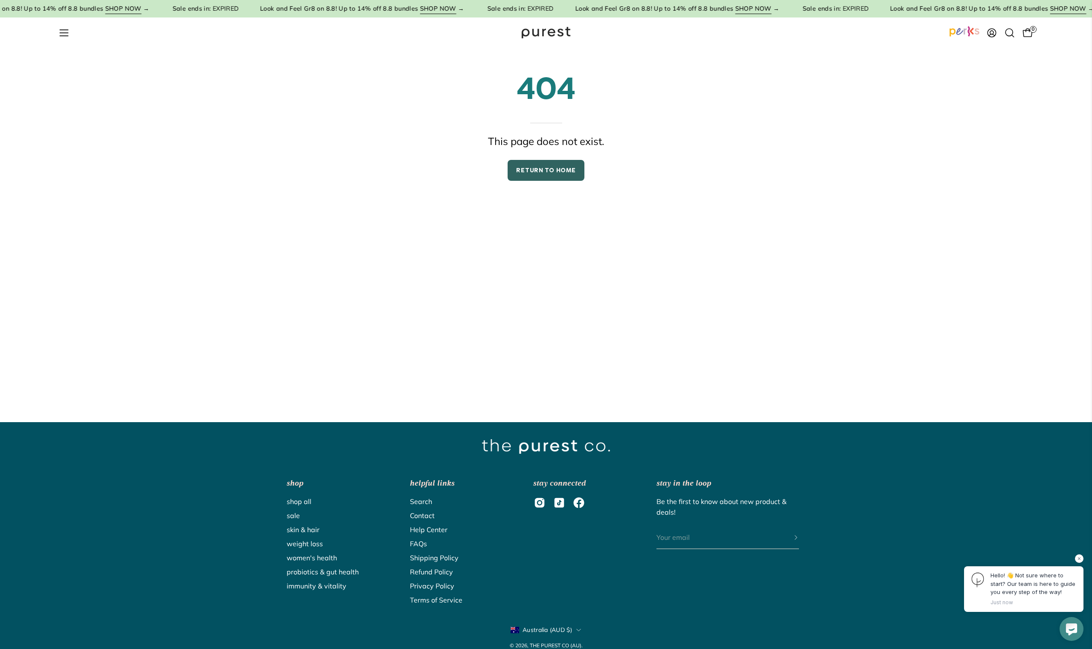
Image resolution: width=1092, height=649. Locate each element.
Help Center (428, 529)
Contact (422, 515)
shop (295, 483)
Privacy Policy (432, 586)
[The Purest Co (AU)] (546, 32)
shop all (299, 501)
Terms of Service (436, 600)
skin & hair (303, 529)
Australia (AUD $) (547, 630)
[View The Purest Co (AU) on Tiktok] (559, 502)
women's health (312, 557)
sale (293, 515)
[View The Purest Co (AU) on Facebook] (578, 502)
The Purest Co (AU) (555, 645)
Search (421, 501)
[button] (1010, 33)
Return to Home (545, 170)
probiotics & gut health (323, 572)
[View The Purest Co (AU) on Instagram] (539, 502)
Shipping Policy (434, 557)
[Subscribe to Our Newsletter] (787, 537)
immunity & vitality (316, 586)
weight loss (305, 543)
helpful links (432, 483)
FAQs (418, 543)
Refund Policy (431, 572)
